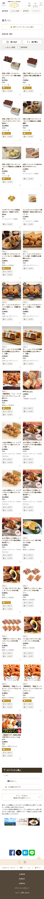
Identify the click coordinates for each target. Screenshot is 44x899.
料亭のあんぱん (28, 391)
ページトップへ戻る (38, 857)
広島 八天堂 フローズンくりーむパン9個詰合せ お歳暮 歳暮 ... (11, 167)
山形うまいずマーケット (31, 265)
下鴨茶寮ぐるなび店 (29, 399)
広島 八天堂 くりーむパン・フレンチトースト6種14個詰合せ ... (11, 76)
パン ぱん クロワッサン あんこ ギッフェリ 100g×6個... (11, 589)
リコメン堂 (5, 85)
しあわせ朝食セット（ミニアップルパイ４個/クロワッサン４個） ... (11, 445)
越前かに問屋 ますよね (9, 746)
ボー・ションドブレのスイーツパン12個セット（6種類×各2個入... (32, 307)
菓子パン (38, 868)
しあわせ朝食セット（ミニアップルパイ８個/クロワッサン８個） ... (11, 492)
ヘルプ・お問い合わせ (22, 893)
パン (6, 775)
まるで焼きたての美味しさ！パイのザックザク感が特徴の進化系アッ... (32, 445)
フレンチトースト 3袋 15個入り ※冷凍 (32, 541)
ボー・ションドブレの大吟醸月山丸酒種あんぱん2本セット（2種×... (11, 351)
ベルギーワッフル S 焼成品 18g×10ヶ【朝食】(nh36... (11, 211)
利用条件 (22, 879)
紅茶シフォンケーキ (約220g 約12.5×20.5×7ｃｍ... (32, 165)
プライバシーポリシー (22, 888)
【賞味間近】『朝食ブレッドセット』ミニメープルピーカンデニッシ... (11, 688)
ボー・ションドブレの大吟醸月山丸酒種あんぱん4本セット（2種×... (32, 351)
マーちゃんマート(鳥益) (30, 173)
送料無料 (26, 11)
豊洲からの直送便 (8, 265)
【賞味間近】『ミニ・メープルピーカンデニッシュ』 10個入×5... (11, 396)
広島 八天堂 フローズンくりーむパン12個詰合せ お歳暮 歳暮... (32, 121)
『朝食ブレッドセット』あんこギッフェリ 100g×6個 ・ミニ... (32, 590)
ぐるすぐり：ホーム (8, 868)
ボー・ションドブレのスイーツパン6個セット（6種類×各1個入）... (11, 307)
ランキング (36, 11)
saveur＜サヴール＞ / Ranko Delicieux (11, 455)
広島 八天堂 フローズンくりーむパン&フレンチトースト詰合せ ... (11, 121)
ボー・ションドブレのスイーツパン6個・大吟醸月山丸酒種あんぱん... (32, 256)
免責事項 (22, 883)
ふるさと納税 (14, 11)
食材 (21, 868)
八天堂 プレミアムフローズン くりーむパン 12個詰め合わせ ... (11, 256)
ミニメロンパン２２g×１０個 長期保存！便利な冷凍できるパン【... (32, 212)
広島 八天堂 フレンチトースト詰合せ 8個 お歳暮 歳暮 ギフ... (32, 76)
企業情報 (22, 874)
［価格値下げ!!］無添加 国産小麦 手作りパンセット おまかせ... (11, 737)
